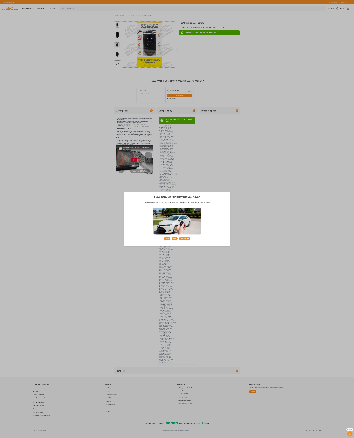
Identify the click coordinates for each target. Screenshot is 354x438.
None (167, 238)
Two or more (185, 238)
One (174, 238)
